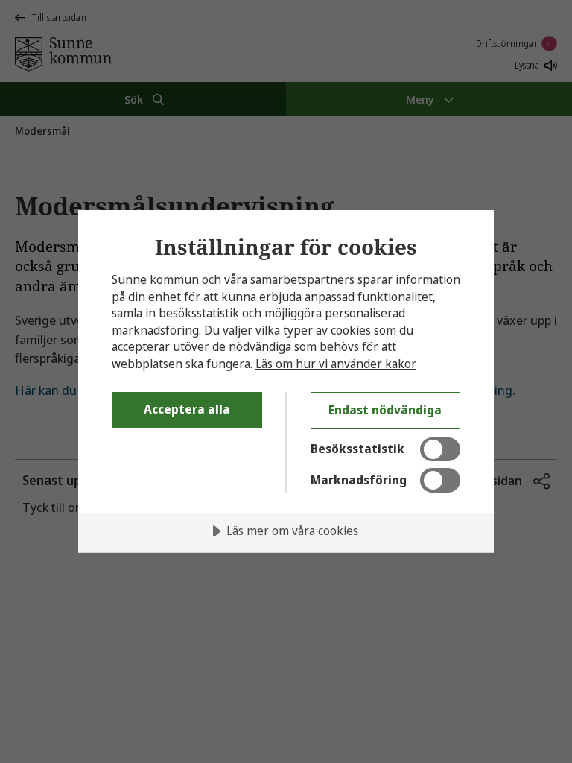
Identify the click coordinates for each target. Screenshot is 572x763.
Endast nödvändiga (385, 410)
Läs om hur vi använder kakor (335, 363)
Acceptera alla (187, 409)
